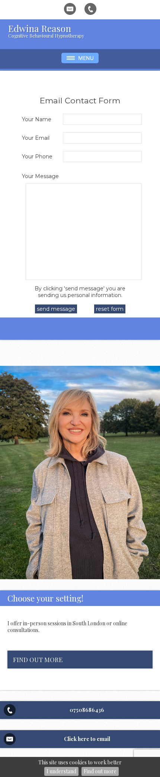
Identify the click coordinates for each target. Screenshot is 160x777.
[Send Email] (70, 9)
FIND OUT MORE (38, 659)
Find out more (100, 771)
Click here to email (87, 738)
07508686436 (87, 710)
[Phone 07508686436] (90, 9)
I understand (61, 771)
